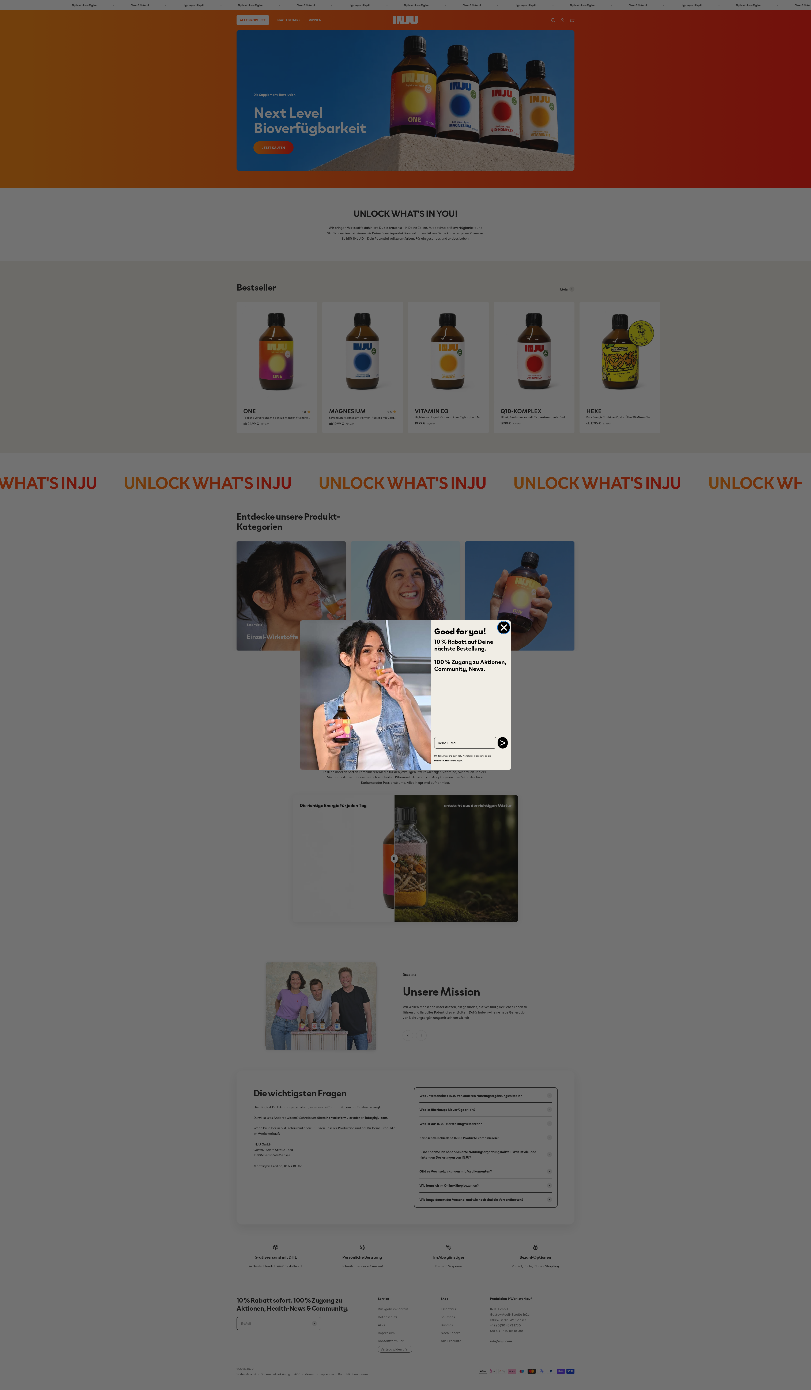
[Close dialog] (503, 627)
